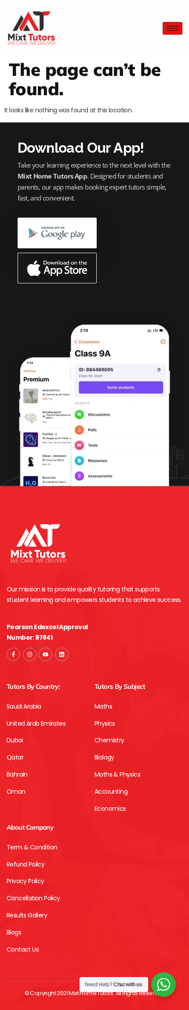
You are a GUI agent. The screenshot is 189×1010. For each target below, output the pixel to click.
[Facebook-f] (13, 654)
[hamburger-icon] (172, 28)
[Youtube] (45, 654)
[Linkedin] (62, 654)
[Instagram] (29, 654)
